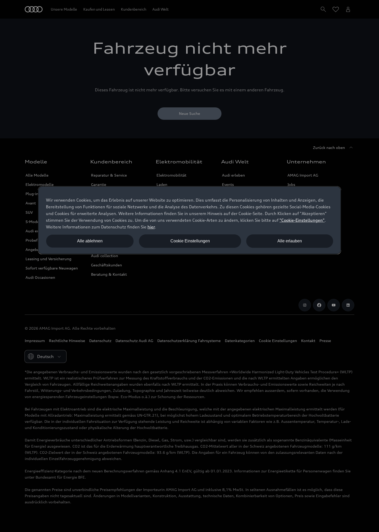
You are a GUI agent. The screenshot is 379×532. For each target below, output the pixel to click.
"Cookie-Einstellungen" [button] (302, 220)
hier (151, 226)
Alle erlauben (289, 241)
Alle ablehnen (90, 241)
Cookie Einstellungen (190, 241)
